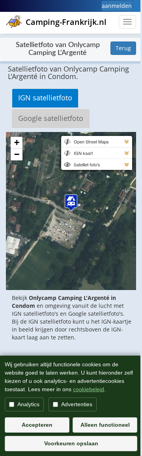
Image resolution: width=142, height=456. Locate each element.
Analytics (28, 404)
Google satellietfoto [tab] (50, 118)
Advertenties (76, 404)
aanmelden (117, 5)
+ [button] (16, 142)
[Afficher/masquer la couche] (66, 141)
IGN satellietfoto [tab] (45, 97)
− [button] (16, 154)
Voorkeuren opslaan (71, 443)
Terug (123, 48)
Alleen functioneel (105, 425)
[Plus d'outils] (126, 141)
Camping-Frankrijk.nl (66, 22)
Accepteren (37, 425)
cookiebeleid (88, 389)
